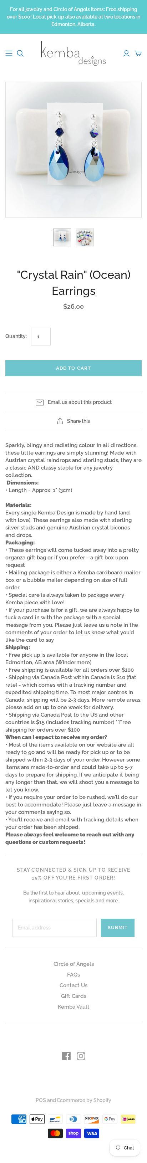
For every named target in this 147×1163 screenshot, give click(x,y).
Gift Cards (73, 996)
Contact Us (73, 985)
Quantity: (16, 336)
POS (41, 1100)
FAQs (73, 975)
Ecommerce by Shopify (84, 1100)
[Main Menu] (8, 53)
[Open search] (20, 53)
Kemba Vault (74, 1007)
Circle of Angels (74, 964)
